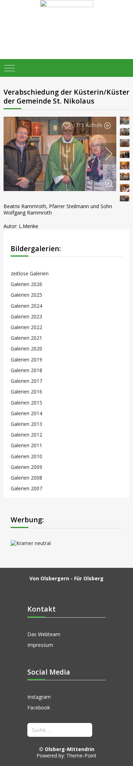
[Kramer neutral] (66, 542)
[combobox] (59, 730)
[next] (104, 153)
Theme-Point (81, 755)
